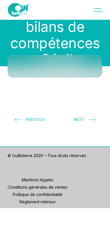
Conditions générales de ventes (37, 187)
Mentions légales (37, 179)
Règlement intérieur (37, 201)
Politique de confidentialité (37, 194)
